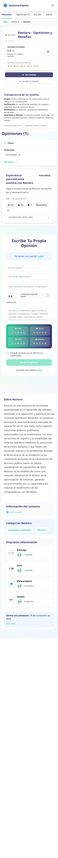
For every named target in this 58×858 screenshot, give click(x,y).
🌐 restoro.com (14, 512)
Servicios (15, 22)
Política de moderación (12, 126)
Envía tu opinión (29, 362)
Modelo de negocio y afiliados (36, 126)
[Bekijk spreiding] (48, 51)
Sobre (49, 14)
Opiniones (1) (23, 14)
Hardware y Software (19, 529)
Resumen (7, 14)
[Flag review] (8, 211)
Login (41, 256)
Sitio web (10, 623)
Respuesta (41, 204)
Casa (5, 22)
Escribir (38, 14)
